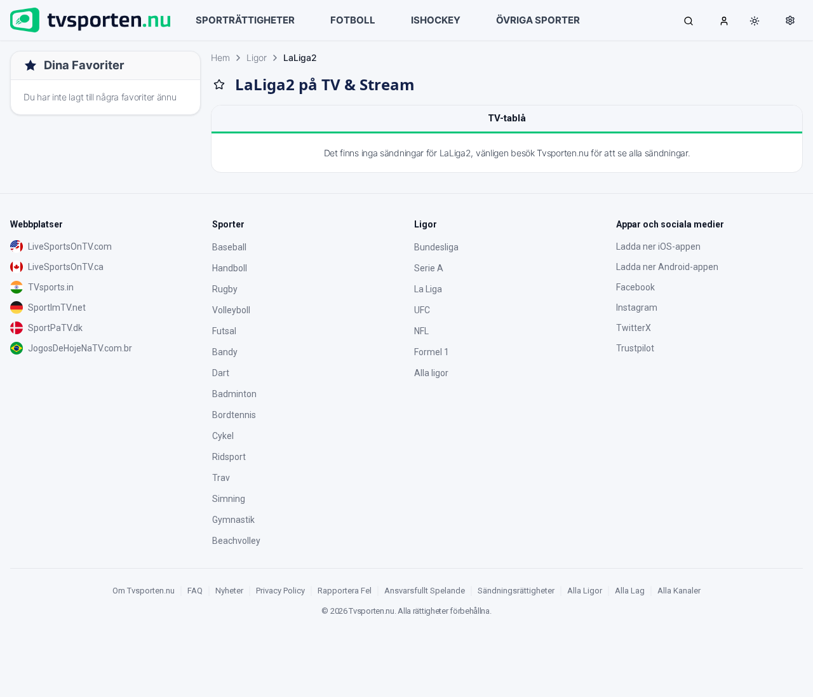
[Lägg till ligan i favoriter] (219, 84)
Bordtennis (234, 415)
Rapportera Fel (345, 590)
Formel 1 (431, 352)
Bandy (225, 352)
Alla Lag (630, 590)
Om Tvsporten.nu (143, 590)
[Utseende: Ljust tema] (754, 21)
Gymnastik (233, 520)
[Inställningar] (790, 20)
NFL (421, 331)
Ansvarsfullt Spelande (424, 590)
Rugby (225, 289)
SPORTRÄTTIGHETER (245, 20)
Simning (228, 499)
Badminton (234, 394)
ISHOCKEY (435, 20)
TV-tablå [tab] (507, 118)
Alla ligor (431, 373)
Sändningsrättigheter (516, 590)
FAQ (195, 590)
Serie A (428, 268)
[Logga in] (724, 20)
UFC (422, 310)
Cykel (223, 436)
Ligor (256, 57)
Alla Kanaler (679, 590)
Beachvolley (236, 541)
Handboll (229, 268)
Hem (220, 57)
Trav (221, 478)
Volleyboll (231, 310)
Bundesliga (436, 247)
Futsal (224, 331)
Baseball (229, 247)
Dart (220, 373)
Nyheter (229, 590)
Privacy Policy (280, 590)
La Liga (428, 289)
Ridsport (229, 457)
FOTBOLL (352, 20)
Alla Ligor (584, 590)
